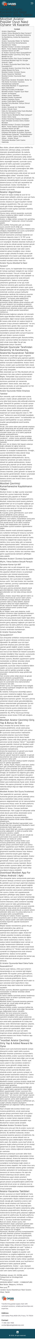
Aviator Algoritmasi (9, 31)
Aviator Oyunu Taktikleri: (11, 95)
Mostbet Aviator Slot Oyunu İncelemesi (16, 58)
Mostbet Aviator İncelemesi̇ (12, 97)
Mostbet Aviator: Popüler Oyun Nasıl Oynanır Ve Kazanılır (15, 92)
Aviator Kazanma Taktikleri (11, 74)
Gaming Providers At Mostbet (12, 90)
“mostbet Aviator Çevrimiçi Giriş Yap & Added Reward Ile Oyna (16, 69)
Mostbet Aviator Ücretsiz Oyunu (13, 72)
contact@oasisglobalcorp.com (12, 1325)
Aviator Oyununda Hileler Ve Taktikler (15, 41)
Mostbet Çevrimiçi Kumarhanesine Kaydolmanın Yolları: (14, 44)
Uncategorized (17, 1277)
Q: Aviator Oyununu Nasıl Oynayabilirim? (16, 53)
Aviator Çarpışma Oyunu (11, 99)
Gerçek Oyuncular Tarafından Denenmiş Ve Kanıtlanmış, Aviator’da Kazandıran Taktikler (16, 37)
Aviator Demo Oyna (9, 117)
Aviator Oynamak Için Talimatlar (13, 107)
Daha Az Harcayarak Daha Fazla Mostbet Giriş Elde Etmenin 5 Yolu (17, 112)
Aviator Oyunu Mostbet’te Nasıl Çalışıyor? (17, 115)
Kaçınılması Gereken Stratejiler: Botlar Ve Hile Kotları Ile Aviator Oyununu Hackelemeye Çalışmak (17, 82)
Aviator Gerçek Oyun (9, 109)
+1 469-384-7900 (7, 1323)
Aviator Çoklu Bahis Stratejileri (13, 101)
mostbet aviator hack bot (16, 260)
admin (25, 1275)
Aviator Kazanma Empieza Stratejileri (15, 119)
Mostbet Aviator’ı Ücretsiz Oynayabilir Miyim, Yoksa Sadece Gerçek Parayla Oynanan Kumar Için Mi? (16, 49)
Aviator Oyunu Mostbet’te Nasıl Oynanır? (16, 33)
